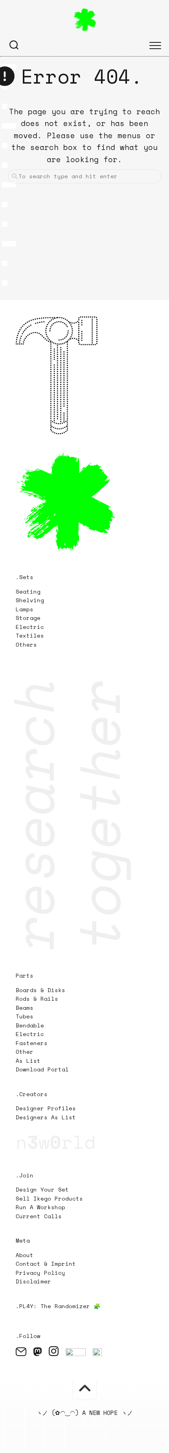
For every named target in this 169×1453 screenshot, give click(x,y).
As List (28, 1060)
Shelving (30, 600)
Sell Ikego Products (49, 1198)
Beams (24, 1007)
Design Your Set (42, 1189)
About (24, 1255)
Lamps (24, 609)
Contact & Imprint (46, 1263)
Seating (28, 591)
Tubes (24, 1016)
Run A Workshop (40, 1207)
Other (24, 1051)
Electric (32, 627)
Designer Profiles (46, 1108)
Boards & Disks (40, 990)
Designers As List (46, 1117)
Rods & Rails (37, 998)
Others (26, 644)
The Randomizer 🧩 (70, 1306)
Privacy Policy (40, 1272)
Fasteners (32, 1043)
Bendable (30, 1025)
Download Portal (42, 1069)
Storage (28, 618)
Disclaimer (33, 1281)
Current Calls (39, 1216)
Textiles (30, 635)
